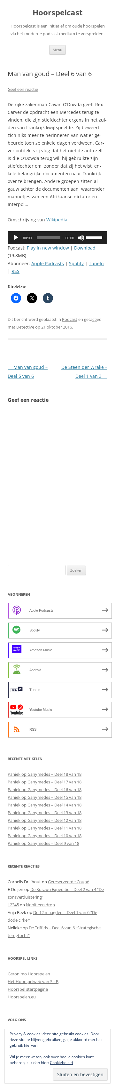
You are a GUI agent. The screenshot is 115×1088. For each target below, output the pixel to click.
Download (85, 248)
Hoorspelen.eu (22, 997)
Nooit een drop (40, 905)
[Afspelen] (16, 237)
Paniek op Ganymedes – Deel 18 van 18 (44, 774)
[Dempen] (81, 237)
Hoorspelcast (57, 13)
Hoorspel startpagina (28, 989)
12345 (13, 905)
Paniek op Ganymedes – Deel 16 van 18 (44, 789)
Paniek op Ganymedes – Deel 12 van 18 (44, 820)
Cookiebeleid (61, 1062)
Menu (57, 49)
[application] (57, 237)
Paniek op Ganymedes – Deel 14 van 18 (44, 805)
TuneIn (96, 263)
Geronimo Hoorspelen (29, 974)
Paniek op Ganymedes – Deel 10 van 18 (44, 835)
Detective (25, 327)
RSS (15, 271)
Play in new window (48, 248)
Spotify (76, 263)
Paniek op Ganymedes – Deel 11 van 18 (44, 828)
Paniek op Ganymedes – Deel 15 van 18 (44, 797)
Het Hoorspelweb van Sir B (33, 981)
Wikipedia (56, 220)
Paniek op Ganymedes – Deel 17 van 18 (44, 782)
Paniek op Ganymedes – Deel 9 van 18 (43, 843)
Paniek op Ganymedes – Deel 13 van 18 (44, 812)
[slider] (95, 237)
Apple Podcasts (47, 263)
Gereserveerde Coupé (68, 882)
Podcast (69, 319)
